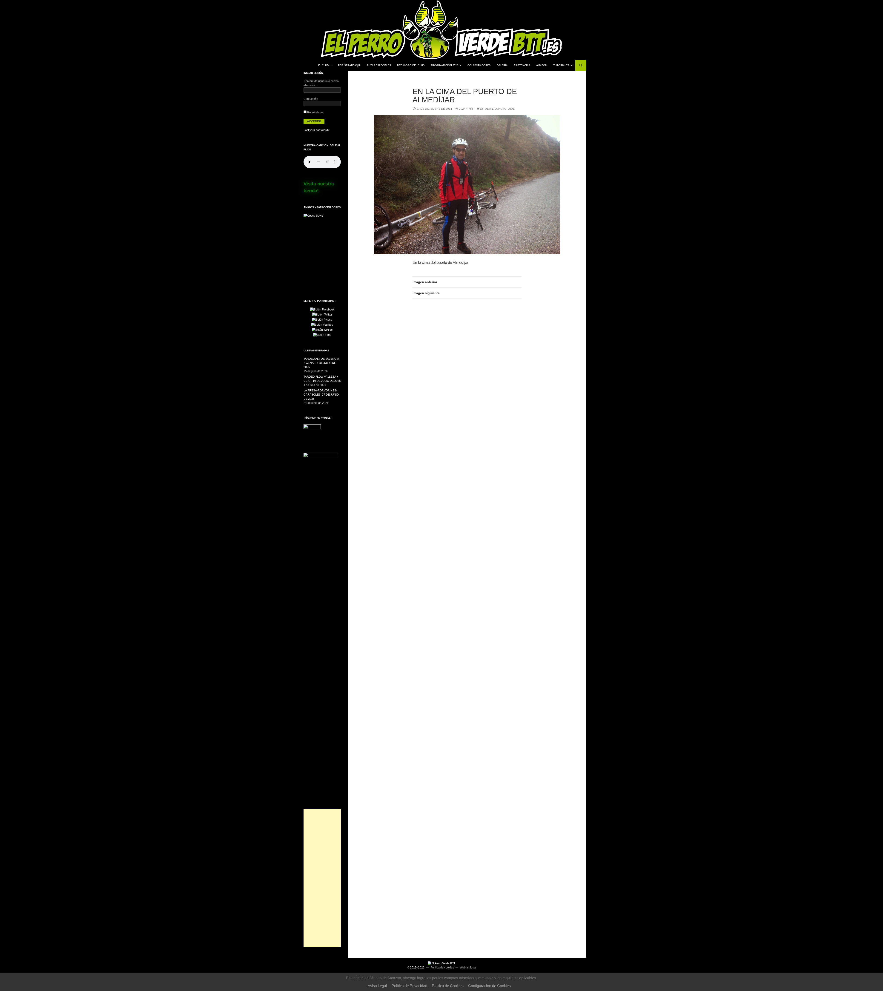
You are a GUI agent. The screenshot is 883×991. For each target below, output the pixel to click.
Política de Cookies (448, 986)
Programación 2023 (444, 65)
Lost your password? (317, 130)
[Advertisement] (322, 878)
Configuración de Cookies (489, 986)
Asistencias (522, 65)
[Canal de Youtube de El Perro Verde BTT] (322, 324)
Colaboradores (478, 65)
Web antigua (468, 967)
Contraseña (311, 99)
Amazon (541, 65)
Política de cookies (442, 967)
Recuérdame (315, 112)
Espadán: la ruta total (497, 108)
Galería (502, 65)
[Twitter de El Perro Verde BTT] (322, 314)
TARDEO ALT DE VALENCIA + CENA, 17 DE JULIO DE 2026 (321, 363)
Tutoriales (561, 65)
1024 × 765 (466, 108)
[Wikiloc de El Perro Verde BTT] (322, 329)
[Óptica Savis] (313, 215)
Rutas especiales (379, 65)
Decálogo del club (410, 65)
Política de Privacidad (409, 986)
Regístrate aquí (349, 65)
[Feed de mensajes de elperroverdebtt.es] (322, 334)
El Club (323, 65)
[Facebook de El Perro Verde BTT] (322, 309)
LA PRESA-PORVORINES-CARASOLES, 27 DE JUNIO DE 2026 (321, 394)
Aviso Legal (377, 986)
